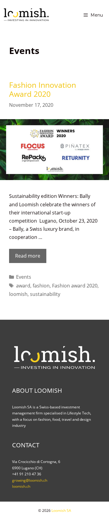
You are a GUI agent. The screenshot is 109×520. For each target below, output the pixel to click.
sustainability (45, 294)
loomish (18, 294)
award (23, 285)
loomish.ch (21, 486)
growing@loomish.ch (29, 480)
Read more (29, 257)
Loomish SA (61, 510)
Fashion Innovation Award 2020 (42, 89)
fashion (41, 285)
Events (23, 277)
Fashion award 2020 (74, 285)
